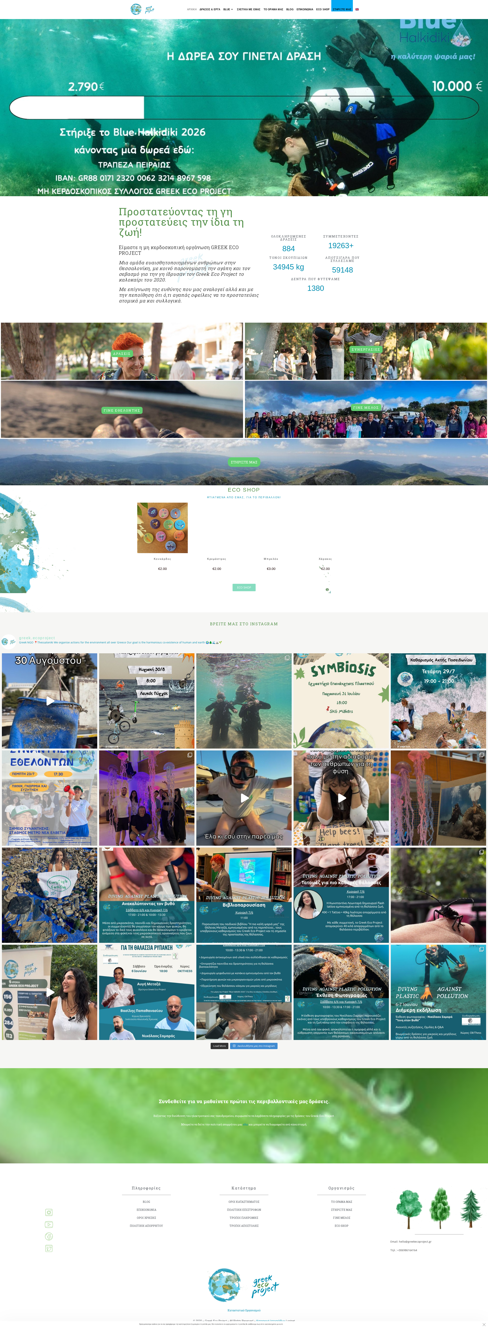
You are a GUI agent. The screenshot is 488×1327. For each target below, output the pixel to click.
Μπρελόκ (271, 558)
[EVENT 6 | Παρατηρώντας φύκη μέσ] (146, 895)
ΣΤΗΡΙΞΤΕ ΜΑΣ (341, 1210)
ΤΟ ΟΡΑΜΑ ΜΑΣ (341, 1202)
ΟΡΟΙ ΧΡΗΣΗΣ (146, 1218)
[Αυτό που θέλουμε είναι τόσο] (341, 798)
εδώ (245, 1124)
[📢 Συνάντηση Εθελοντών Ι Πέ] (49, 798)
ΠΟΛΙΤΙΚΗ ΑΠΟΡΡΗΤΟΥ (146, 1226)
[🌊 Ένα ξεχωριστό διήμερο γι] (438, 798)
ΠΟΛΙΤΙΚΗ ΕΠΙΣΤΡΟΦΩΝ (244, 1210)
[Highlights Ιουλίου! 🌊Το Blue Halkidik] (244, 701)
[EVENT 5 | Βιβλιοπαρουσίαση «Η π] (244, 895)
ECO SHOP (341, 1226)
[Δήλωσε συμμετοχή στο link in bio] (49, 992)
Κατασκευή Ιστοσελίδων (270, 1320)
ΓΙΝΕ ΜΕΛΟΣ (341, 1218)
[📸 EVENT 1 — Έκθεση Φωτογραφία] (341, 992)
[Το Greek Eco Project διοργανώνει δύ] (438, 992)
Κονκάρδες (162, 558)
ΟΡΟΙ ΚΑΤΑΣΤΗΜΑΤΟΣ (244, 1202)
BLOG (146, 1202)
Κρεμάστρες (216, 558)
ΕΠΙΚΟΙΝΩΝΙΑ (146, 1210)
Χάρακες (325, 558)
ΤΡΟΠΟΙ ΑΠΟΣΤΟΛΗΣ (244, 1226)
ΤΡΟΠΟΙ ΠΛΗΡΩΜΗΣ (244, 1218)
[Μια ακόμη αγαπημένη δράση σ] (146, 701)
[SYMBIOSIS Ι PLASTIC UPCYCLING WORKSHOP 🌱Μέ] (341, 701)
